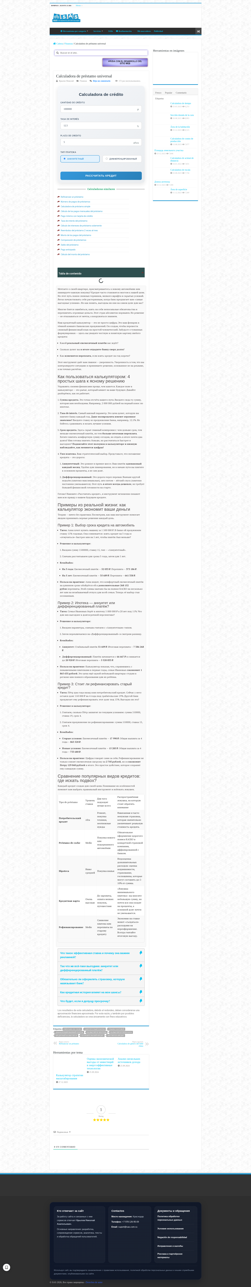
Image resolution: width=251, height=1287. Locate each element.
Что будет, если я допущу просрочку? (85, 1001)
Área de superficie (178, 189)
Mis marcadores (144, 31)
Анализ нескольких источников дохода (129, 1060)
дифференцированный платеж (69, 1032)
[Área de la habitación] (161, 130)
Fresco (158, 92)
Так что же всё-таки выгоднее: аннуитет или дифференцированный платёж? (89, 968)
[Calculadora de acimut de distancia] (161, 162)
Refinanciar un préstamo (69, 1043)
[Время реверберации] (189, 68)
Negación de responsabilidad (172, 1237)
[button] (125, 62)
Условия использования (170, 1228)
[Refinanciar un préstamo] (175, 58)
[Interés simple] (189, 58)
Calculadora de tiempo (180, 103)
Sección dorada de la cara (182, 115)
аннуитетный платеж (95, 1029)
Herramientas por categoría (74, 31)
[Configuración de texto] (6, 1267)
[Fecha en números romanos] (161, 68)
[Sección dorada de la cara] (161, 119)
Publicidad (158, 31)
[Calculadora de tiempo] (161, 107)
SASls (110, 31)
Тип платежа (68, 152)
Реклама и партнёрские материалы (169, 1256)
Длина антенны (162, 181)
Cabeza (55, 31)
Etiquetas (159, 98)
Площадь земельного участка (168, 150)
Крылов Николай (66, 81)
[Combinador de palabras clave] (161, 78)
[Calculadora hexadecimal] (175, 78)
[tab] (101, 955)
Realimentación (125, 31)
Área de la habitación (180, 127)
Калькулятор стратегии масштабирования (69, 1077)
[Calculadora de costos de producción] (161, 142)
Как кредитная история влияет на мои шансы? (90, 992)
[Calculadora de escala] (161, 173)
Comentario (181, 92)
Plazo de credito (70, 135)
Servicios (97, 31)
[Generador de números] (175, 68)
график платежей (116, 1029)
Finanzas (69, 43)
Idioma (78, 6)
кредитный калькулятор (66, 1035)
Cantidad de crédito (72, 102)
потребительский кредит (92, 1035)
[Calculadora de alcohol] (161, 58)
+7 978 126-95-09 (130, 1221)
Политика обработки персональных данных (169, 1218)
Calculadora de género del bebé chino (130, 1044)
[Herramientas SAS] (66, 17)
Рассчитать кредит (101, 175)
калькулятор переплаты (121, 1032)
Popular (168, 92)
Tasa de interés (69, 119)
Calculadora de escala (180, 170)
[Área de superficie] (161, 193)
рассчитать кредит (116, 1035)
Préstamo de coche (72, 1029)
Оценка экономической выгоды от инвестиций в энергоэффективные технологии (100, 1063)
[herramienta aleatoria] (198, 31)
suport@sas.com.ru (127, 1227)
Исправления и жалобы (170, 1246)
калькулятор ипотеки (96, 1032)
